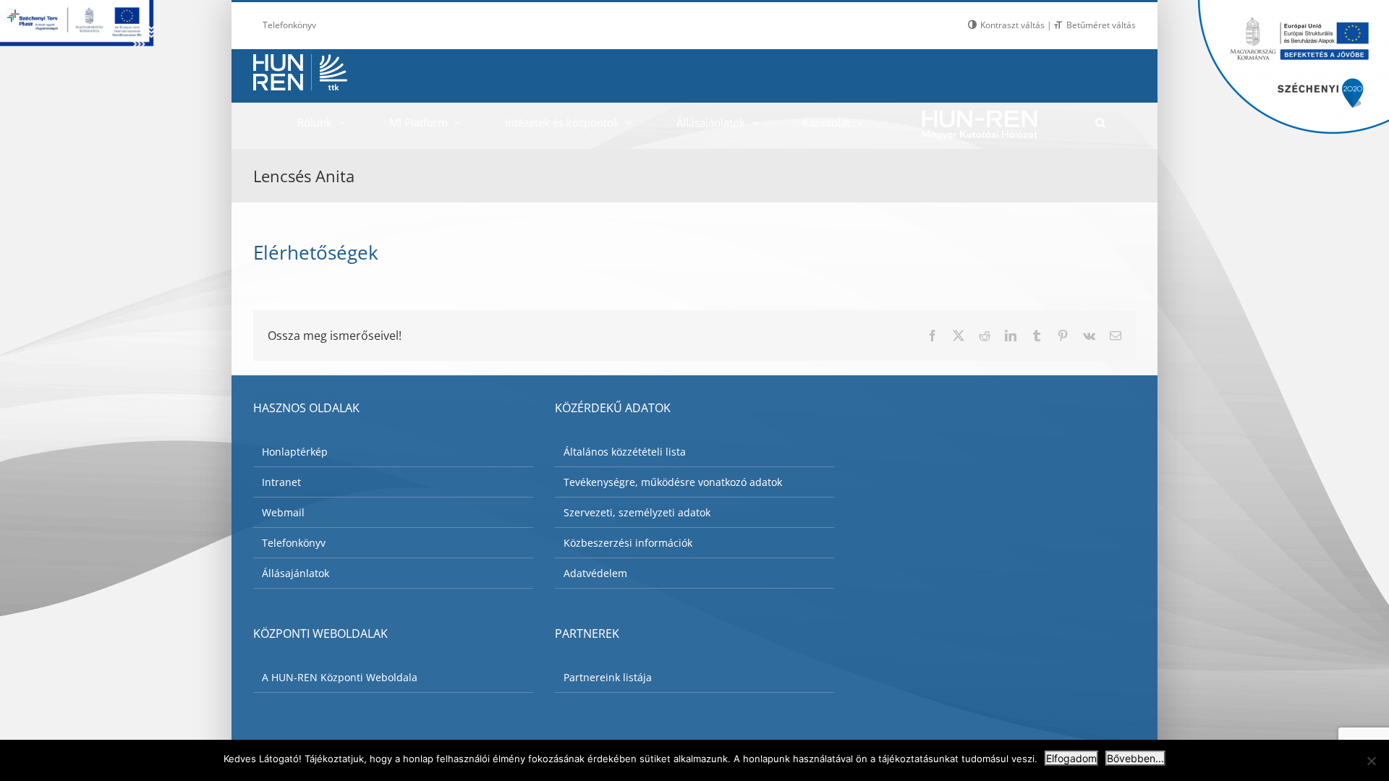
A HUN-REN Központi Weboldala (339, 677)
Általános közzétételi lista (625, 451)
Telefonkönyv (294, 543)
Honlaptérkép (295, 451)
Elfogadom (1071, 758)
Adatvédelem (595, 573)
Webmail (283, 512)
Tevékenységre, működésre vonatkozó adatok (673, 482)
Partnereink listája (608, 677)
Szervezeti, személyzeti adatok (637, 512)
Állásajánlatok (295, 573)
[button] (1100, 122)
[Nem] (1371, 761)
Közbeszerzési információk (628, 543)
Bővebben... (1135, 758)
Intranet (281, 482)
